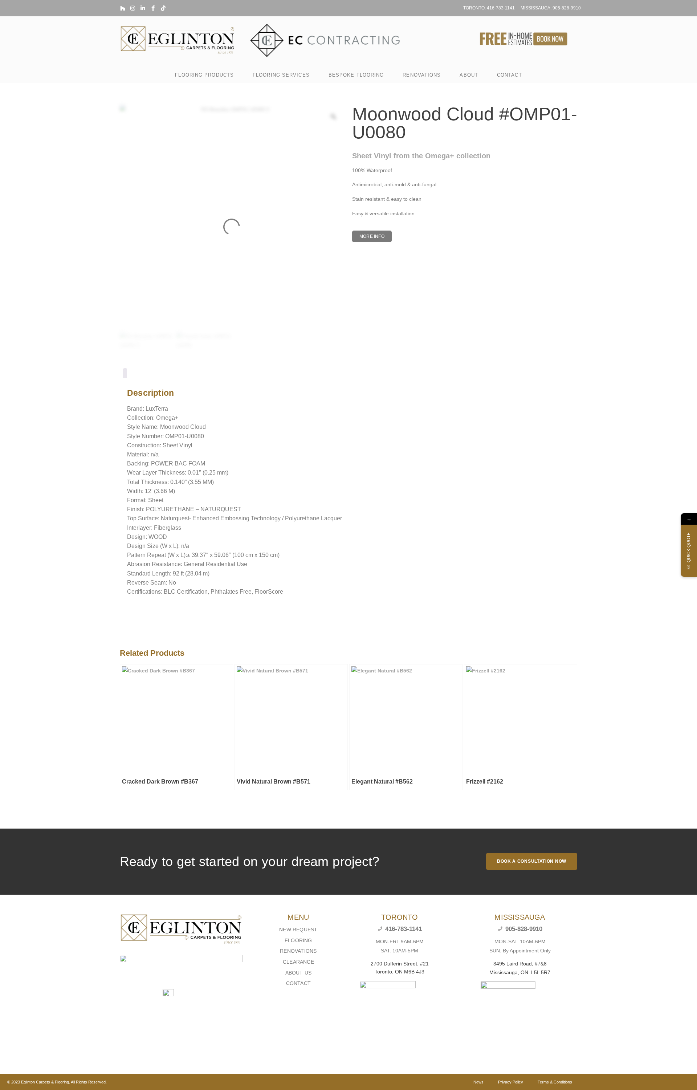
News (478, 1082)
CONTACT (509, 75)
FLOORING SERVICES (281, 75)
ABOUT (469, 75)
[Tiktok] (163, 8)
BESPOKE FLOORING (356, 75)
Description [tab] (125, 374)
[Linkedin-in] (143, 8)
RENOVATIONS (422, 75)
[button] (372, 236)
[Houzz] (122, 8)
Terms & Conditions (555, 1082)
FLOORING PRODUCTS (204, 75)
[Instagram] (132, 8)
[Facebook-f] (153, 8)
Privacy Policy (510, 1082)
